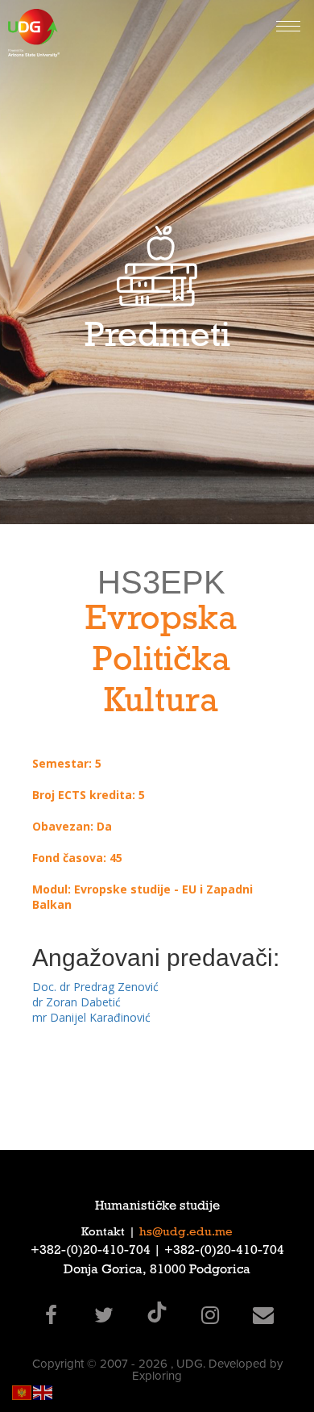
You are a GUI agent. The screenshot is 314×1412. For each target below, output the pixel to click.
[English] (43, 1391)
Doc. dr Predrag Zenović (95, 986)
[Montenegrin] (22, 1391)
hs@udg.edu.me (186, 1233)
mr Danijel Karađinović (91, 1017)
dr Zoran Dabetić (76, 1002)
